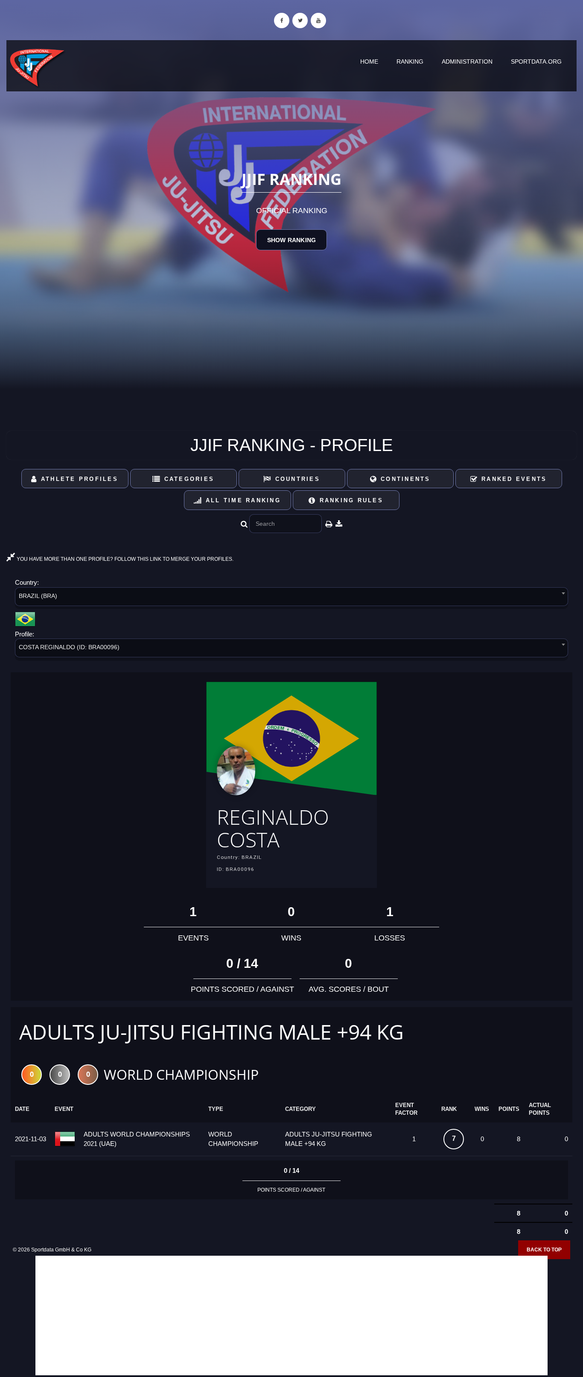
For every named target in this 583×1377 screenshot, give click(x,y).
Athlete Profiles (78, 479)
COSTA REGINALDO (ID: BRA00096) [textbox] (69, 647)
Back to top (544, 1250)
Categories (187, 479)
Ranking (409, 61)
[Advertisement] (291, 1315)
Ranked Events (512, 479)
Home (369, 61)
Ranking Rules (349, 500)
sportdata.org (536, 61)
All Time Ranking (242, 500)
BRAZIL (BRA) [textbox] (38, 595)
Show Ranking (291, 240)
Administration (467, 61)
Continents (404, 479)
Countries (296, 479)
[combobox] (291, 598)
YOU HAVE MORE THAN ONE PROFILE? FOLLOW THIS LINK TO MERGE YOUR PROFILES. (124, 559)
